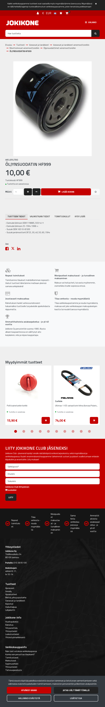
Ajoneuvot (9, 588)
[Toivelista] (61, 13)
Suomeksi (11, 490)
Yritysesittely (11, 628)
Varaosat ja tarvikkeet (15, 600)
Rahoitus (9, 624)
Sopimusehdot (11, 663)
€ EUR (48, 13)
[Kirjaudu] (38, 13)
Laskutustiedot (12, 634)
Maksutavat (10, 660)
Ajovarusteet (11, 594)
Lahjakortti (10, 610)
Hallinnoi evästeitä (29, 698)
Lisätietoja (76, 698)
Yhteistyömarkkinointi (15, 637)
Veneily (8, 591)
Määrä (8, 191)
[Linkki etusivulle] (22, 23)
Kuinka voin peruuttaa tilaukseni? (20, 654)
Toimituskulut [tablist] (62, 216)
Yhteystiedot (11, 631)
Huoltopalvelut (11, 621)
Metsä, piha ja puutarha (15, 597)
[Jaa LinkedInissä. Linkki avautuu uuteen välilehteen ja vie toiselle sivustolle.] (20, 249)
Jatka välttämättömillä (76, 690)
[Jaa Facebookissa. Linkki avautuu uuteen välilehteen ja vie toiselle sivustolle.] (8, 249)
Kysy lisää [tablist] (80, 216)
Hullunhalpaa (11, 607)
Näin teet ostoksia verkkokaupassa (21, 651)
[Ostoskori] (67, 13)
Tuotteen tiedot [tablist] (16, 216)
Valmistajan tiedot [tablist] (40, 216)
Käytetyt (9, 603)
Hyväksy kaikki (29, 690)
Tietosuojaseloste (13, 670)
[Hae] (95, 33)
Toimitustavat (11, 657)
